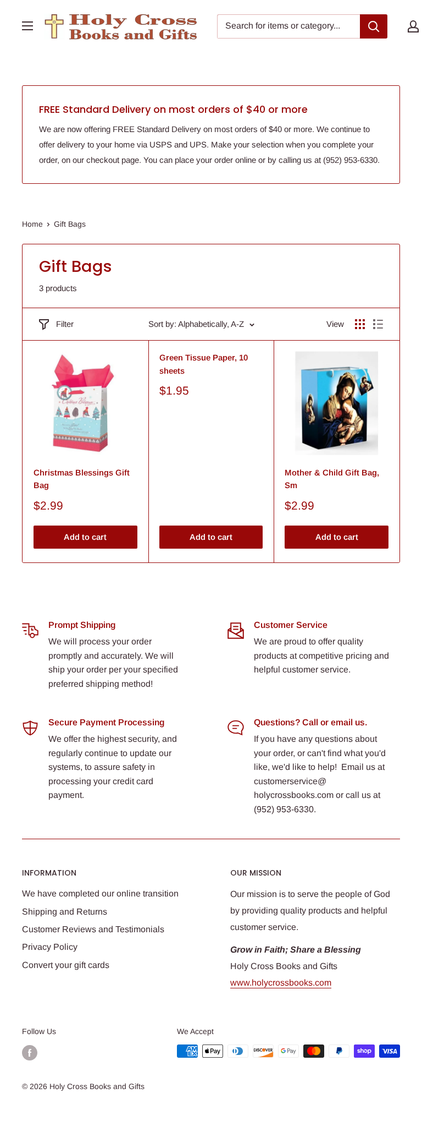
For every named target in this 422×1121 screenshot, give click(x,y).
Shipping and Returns (64, 911)
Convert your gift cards (65, 965)
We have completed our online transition (100, 893)
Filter (65, 324)
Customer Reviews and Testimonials (93, 929)
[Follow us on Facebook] (29, 1052)
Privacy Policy (49, 947)
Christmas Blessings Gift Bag (82, 479)
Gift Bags (70, 224)
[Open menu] (27, 25)
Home (32, 224)
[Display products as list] (378, 324)
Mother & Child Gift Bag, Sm (332, 479)
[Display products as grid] (360, 324)
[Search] (373, 26)
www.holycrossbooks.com (280, 982)
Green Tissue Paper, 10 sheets (203, 364)
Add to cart (85, 537)
